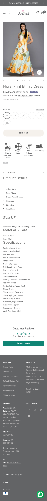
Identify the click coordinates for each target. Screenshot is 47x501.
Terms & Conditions (10, 376)
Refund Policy (8, 390)
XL (40, 115)
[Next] (43, 80)
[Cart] (42, 13)
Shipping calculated (25, 95)
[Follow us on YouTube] (29, 416)
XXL (7, 123)
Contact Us (7, 371)
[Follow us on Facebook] (29, 410)
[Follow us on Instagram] (35, 410)
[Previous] (4, 80)
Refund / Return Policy (11, 381)
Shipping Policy (9, 395)
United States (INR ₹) (12, 475)
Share (5, 162)
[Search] (9, 13)
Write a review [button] (23, 343)
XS (7, 115)
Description (9, 172)
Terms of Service (9, 386)
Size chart (40, 109)
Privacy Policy (8, 367)
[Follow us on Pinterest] (41, 410)
